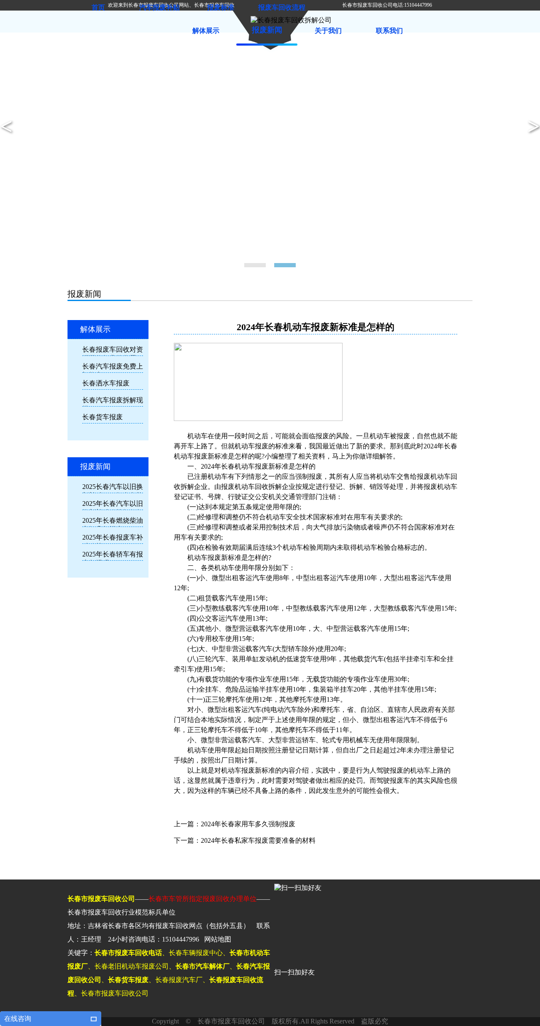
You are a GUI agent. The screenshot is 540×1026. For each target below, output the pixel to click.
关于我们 (328, 30)
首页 (98, 7)
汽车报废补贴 (159, 7)
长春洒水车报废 (106, 383)
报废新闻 (267, 30)
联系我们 (389, 30)
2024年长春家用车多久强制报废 (248, 824)
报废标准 (220, 7)
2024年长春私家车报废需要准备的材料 (258, 840)
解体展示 (205, 30)
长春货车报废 (102, 417)
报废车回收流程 (281, 7)
